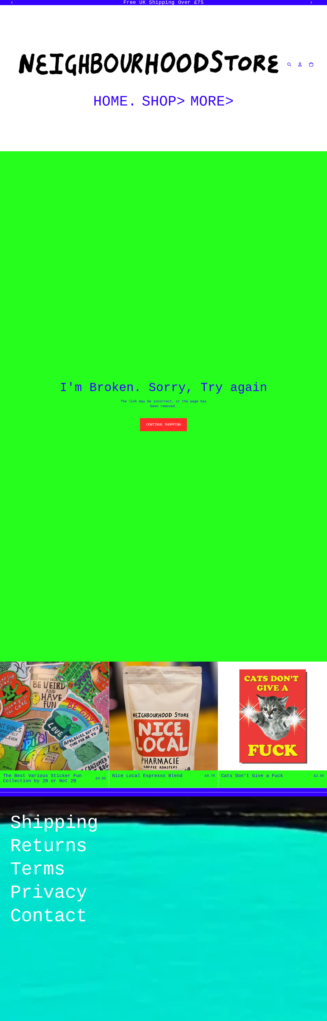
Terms (37, 869)
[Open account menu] (300, 64)
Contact (48, 916)
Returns (48, 846)
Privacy (48, 892)
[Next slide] (101, 716)
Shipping (54, 823)
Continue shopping (163, 425)
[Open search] (289, 64)
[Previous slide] (7, 716)
